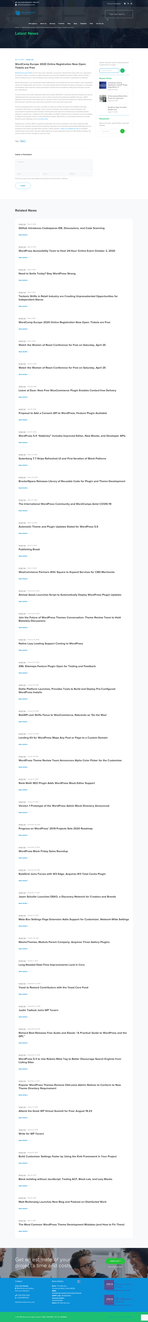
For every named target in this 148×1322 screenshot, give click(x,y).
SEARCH (107, 19)
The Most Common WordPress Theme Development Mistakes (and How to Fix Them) (71, 1224)
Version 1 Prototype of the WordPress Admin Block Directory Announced (64, 805)
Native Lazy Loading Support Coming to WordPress (51, 643)
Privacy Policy (112, 1317)
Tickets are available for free (69, 128)
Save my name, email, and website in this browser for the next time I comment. (42, 178)
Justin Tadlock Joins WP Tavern (38, 1010)
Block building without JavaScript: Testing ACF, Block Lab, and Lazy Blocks (65, 1179)
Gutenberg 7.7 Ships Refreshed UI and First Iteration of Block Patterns (62, 458)
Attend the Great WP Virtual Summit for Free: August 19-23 (55, 1110)
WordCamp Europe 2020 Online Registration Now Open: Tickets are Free (64, 322)
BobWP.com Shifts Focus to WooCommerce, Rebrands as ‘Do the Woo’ (63, 714)
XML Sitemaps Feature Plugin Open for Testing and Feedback (57, 666)
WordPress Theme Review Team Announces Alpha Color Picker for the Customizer (70, 760)
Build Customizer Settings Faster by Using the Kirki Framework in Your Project (68, 1156)
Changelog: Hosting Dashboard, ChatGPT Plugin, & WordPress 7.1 (118, 85)
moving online (43, 119)
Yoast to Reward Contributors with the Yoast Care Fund (53, 987)
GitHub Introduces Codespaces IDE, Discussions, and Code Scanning (62, 228)
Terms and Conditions (125, 1317)
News (23, 141)
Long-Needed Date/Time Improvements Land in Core (52, 964)
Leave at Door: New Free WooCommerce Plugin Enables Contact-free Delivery (67, 390)
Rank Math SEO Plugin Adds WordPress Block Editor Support (57, 783)
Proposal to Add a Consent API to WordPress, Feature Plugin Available (63, 413)
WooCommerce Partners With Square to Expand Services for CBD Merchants (67, 572)
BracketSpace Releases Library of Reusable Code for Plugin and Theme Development (72, 481)
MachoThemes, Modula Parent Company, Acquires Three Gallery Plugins (64, 942)
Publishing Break (29, 549)
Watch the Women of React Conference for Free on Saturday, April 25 (62, 344)
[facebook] (78, 1281)
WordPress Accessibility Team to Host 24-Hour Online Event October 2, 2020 (67, 250)
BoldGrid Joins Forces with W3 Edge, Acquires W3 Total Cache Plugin (62, 873)
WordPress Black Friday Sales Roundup (43, 851)
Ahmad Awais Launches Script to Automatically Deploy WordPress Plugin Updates (70, 594)
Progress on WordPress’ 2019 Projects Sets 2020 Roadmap (56, 828)
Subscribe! (122, 131)
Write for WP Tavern (31, 1133)
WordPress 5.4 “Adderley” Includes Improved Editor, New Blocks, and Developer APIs (72, 435)
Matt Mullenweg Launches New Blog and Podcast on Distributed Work (62, 1201)
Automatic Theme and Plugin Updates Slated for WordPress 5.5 (58, 526)
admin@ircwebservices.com (25, 1302)
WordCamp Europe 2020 (23, 73)
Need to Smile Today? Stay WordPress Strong (47, 273)
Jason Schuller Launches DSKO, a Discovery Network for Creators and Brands (67, 896)
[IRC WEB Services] (25, 13)
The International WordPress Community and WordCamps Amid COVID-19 (65, 503)
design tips (29, 59)
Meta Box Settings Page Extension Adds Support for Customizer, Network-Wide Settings (74, 919)
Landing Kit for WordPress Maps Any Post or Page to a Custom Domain (63, 737)
